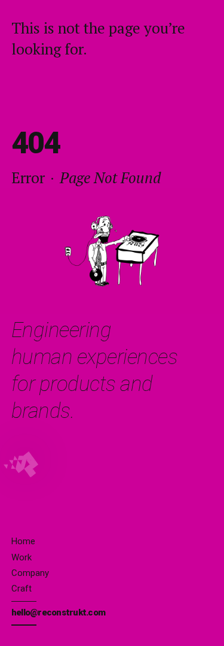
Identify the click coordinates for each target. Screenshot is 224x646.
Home (23, 541)
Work (21, 557)
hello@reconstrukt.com (58, 612)
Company (30, 573)
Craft (21, 588)
